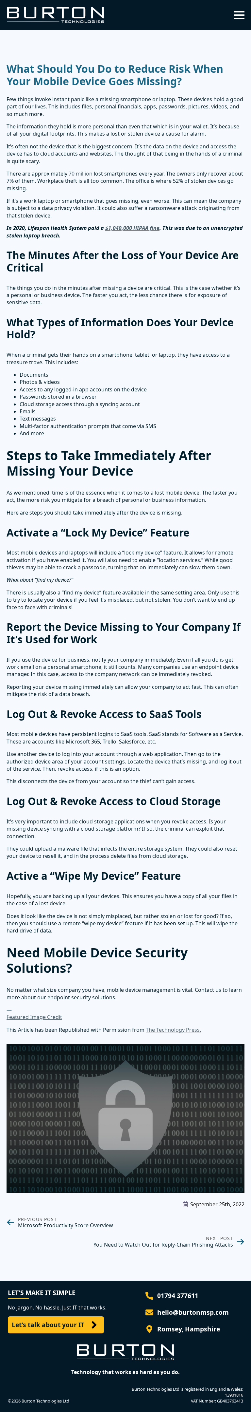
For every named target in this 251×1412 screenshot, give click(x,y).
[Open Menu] (239, 15)
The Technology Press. (173, 1029)
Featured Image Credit (34, 1017)
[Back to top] (236, 1397)
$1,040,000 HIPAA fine (132, 228)
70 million (80, 173)
